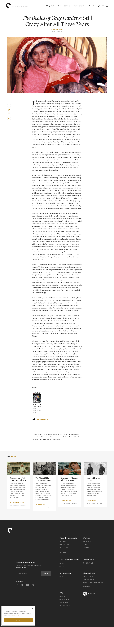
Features (86, 547)
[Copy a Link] (9, 118)
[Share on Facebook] (9, 106)
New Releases (64, 544)
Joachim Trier (41, 504)
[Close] (33, 609)
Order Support (64, 599)
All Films (62, 541)
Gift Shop (62, 552)
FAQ (61, 593)
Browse (62, 563)
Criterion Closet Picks (67, 550)
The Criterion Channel (81, 6)
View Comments (43, 419)
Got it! (18, 620)
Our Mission (88, 559)
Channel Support (65, 605)
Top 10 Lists (87, 541)
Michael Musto (58, 30)
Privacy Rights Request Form (93, 582)
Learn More (15, 615)
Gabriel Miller (92, 500)
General (62, 596)
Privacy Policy (88, 576)
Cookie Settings (88, 579)
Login (61, 576)
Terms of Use (89, 572)
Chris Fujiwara (67, 500)
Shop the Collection (53, 6)
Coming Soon (63, 547)
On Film (12, 505)
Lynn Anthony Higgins (18, 502)
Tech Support (64, 602)
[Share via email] (9, 114)
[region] (18, 616)
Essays (53, 32)
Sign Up (61, 566)
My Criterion (65, 572)
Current (67, 6)
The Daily (86, 550)
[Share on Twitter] (9, 110)
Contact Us (88, 562)
